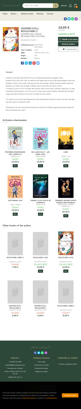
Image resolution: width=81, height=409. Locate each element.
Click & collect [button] (68, 44)
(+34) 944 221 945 (15, 362)
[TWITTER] (69, 18)
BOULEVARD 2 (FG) (65, 257)
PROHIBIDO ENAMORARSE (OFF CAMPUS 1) (15, 153)
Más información (29, 398)
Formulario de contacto (15, 368)
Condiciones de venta (41, 365)
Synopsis (9, 72)
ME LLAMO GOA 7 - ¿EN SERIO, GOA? (40, 153)
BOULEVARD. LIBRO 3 (15, 257)
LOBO (66, 152)
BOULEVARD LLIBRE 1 (65, 306)
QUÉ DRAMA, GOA (15, 200)
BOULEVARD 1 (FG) (40, 257)
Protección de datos (41, 368)
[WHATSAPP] (72, 18)
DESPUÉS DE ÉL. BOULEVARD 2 (15, 307)
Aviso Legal (41, 362)
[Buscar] (56, 5)
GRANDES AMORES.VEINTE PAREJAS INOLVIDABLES (65, 201)
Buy (15, 166)
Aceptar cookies (70, 395)
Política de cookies (41, 372)
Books (13, 14)
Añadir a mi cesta (69, 39)
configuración (51, 398)
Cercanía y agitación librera (68, 364)
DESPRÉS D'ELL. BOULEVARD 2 (40, 307)
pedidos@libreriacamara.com (15, 365)
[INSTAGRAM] (76, 18)
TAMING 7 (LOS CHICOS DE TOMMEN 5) (40, 201)
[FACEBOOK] (65, 18)
